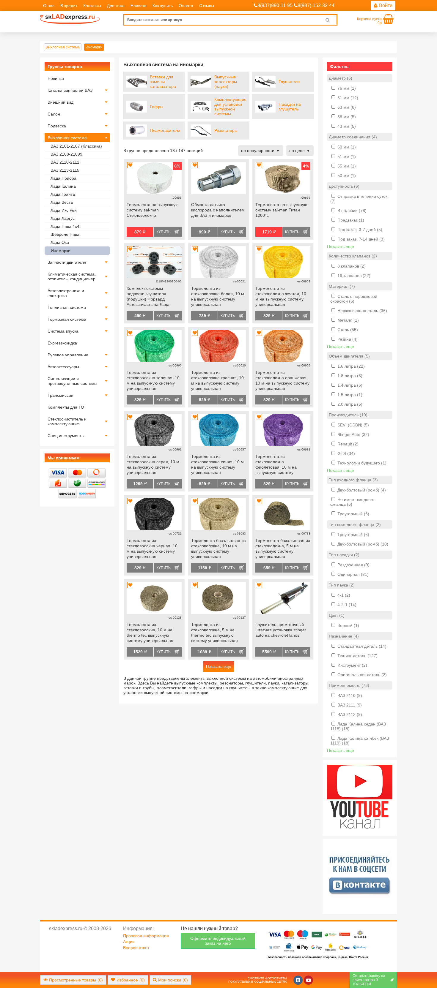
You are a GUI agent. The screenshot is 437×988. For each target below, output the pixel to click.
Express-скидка (62, 343)
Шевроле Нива (65, 234)
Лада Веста (62, 202)
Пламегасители (165, 130)
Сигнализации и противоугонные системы (72, 381)
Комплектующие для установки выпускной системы (230, 106)
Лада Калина (63, 186)
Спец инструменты (66, 435)
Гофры (156, 106)
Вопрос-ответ (136, 947)
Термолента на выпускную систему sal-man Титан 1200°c (281, 210)
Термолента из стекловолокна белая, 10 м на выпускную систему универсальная (217, 296)
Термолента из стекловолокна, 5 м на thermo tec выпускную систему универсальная (214, 632)
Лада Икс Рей (64, 210)
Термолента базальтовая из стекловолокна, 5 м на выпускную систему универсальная (282, 548)
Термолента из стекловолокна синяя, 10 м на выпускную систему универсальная (217, 464)
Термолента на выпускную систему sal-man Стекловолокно (153, 210)
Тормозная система (67, 319)
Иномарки (60, 250)
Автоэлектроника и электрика (66, 293)
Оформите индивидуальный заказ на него (218, 941)
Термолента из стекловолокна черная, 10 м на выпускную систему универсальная (152, 548)
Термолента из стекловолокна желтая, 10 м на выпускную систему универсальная (280, 296)
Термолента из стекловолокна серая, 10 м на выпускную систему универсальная (153, 464)
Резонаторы (226, 130)
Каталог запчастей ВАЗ (70, 90)
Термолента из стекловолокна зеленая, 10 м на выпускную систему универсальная (153, 380)
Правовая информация (146, 935)
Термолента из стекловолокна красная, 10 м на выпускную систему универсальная (217, 380)
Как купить (163, 5)
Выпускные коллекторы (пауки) (225, 82)
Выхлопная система (67, 137)
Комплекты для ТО (66, 407)
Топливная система (67, 307)
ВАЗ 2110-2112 (65, 162)
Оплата (186, 5)
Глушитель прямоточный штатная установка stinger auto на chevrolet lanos (280, 630)
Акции (129, 941)
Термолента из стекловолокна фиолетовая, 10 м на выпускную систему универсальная (276, 465)
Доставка (116, 5)
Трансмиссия (60, 395)
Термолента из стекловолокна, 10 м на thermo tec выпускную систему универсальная (150, 632)
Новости (139, 5)
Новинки (56, 78)
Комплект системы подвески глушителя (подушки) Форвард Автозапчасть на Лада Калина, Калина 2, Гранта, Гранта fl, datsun (152, 297)
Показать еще (218, 666)
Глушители (289, 81)
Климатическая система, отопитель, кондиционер (72, 276)
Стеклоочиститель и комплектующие (67, 421)
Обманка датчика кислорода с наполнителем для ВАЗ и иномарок (218, 210)
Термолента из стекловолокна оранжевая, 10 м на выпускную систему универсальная (282, 380)
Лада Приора (63, 178)
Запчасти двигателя (67, 262)
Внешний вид (60, 102)
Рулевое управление (68, 354)
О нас (48, 5)
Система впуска (63, 331)
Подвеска (57, 126)
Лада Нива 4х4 (65, 226)
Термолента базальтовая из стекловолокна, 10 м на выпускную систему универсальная (218, 548)
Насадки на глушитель (290, 106)
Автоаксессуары (63, 366)
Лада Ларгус (63, 218)
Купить (163, 232)
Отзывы (206, 5)
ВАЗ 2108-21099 (66, 154)
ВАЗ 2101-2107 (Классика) (76, 146)
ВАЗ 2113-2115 (65, 170)
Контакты (92, 5)
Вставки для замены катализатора (163, 82)
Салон (54, 114)
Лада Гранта (63, 194)
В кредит (68, 5)
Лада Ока (60, 242)
